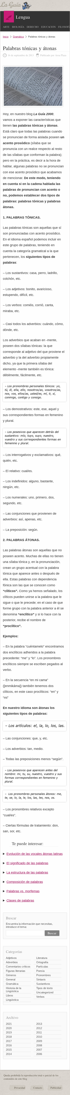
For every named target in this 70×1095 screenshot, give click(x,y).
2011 (39, 1032)
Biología (18, 27)
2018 (9, 1036)
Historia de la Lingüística (13, 990)
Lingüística (12, 999)
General (10, 979)
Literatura (41, 957)
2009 (39, 1041)
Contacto (37, 1087)
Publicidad (55, 1087)
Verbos (40, 996)
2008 (39, 1045)
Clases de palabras (20, 900)
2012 (39, 1028)
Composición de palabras (24, 882)
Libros (9, 995)
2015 (9, 1049)
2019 (9, 1032)
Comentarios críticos (18, 966)
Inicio (5, 36)
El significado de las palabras (27, 863)
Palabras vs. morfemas (22, 891)
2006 (39, 1053)
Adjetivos (11, 957)
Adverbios (12, 962)
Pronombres (43, 975)
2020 (9, 1028)
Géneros (11, 975)
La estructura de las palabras (27, 872)
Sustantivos (43, 983)
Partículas (42, 966)
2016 (9, 1045)
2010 (39, 1036)
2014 (9, 1053)
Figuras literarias (15, 970)
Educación (48, 27)
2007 (39, 1049)
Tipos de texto (44, 988)
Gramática (18, 36)
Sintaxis (41, 979)
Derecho (33, 27)
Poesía (40, 970)
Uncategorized (44, 992)
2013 (39, 1023)
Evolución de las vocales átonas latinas (34, 854)
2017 (9, 1041)
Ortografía (42, 962)
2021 (9, 1023)
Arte (6, 27)
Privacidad (19, 1087)
